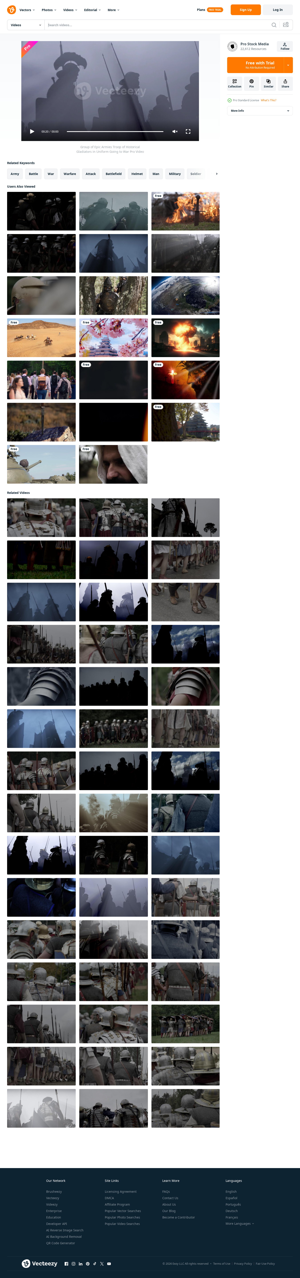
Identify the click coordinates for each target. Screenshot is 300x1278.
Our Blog (169, 1211)
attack (91, 174)
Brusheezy (54, 1191)
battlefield (114, 174)
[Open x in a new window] (102, 1264)
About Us (169, 1204)
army (15, 174)
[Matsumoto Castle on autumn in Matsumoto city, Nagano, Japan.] (185, 422)
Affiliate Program (117, 1204)
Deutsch (232, 1211)
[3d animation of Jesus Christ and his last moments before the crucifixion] (185, 380)
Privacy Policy (243, 1264)
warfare (70, 174)
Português (233, 1204)
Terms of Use (221, 1264)
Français (232, 1217)
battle (33, 174)
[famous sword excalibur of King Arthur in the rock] (41, 422)
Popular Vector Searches (123, 1211)
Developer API (56, 1224)
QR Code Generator (60, 1243)
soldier (196, 174)
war (51, 174)
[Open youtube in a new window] (109, 1264)
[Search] (274, 25)
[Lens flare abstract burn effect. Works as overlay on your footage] (113, 422)
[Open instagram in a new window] (73, 1264)
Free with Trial (260, 65)
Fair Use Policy (265, 1264)
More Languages (238, 1223)
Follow (285, 49)
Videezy (52, 1204)
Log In (278, 10)
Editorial (90, 10)
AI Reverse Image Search (64, 1230)
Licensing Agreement (121, 1191)
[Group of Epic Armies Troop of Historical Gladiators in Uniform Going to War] (41, 211)
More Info (237, 111)
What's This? (268, 100)
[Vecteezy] (11, 9)
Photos (47, 10)
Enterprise (54, 1211)
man (156, 174)
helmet (137, 174)
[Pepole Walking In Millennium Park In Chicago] (41, 380)
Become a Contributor (178, 1217)
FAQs (166, 1191)
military (175, 174)
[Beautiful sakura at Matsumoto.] (113, 337)
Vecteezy (52, 1198)
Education (53, 1217)
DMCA (109, 1198)
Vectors (25, 10)
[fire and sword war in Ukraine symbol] (185, 211)
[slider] (115, 131)
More (112, 10)
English (231, 1191)
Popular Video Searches (122, 1224)
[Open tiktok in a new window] (95, 1264)
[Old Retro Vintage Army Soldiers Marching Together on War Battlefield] (113, 211)
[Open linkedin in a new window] (80, 1264)
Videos (68, 10)
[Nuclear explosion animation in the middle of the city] (185, 337)
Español (231, 1198)
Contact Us (170, 1198)
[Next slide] (213, 174)
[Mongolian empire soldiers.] (113, 295)
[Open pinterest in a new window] (87, 1264)
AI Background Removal (64, 1236)
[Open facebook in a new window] (66, 1264)
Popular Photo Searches (122, 1217)
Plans (201, 10)
